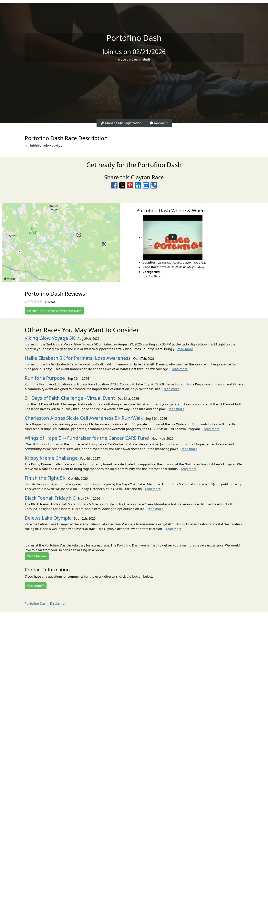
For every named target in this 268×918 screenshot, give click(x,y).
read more (185, 349)
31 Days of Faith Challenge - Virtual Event (70, 398)
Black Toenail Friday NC (50, 498)
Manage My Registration (123, 123)
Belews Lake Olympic (48, 518)
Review (159, 123)
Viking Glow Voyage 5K (50, 338)
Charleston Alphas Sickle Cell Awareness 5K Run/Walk (84, 418)
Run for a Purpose (45, 378)
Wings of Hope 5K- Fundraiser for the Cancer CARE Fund (87, 438)
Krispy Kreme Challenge (51, 458)
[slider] (35, 301)
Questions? (35, 586)
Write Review (36, 556)
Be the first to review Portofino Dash (54, 311)
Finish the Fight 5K (45, 478)
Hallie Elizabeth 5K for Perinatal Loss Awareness (78, 358)
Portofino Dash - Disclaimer (45, 603)
